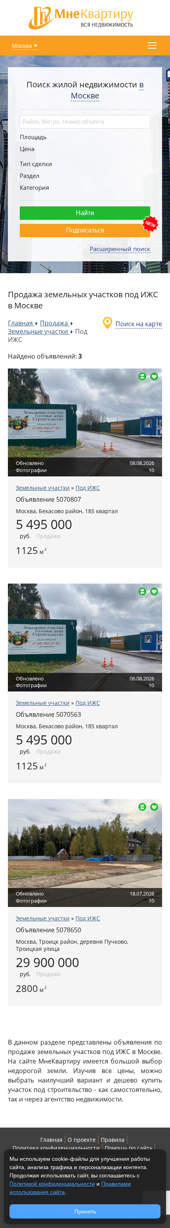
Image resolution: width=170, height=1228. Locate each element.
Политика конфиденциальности (56, 1148)
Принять (85, 1211)
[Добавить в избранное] (154, 376)
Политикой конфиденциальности (52, 1184)
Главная (51, 1139)
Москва (22, 45)
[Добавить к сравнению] (142, 376)
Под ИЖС (88, 487)
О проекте (82, 1139)
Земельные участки (43, 487)
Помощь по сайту (128, 1148)
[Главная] (81, 17)
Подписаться (85, 230)
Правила (113, 1139)
